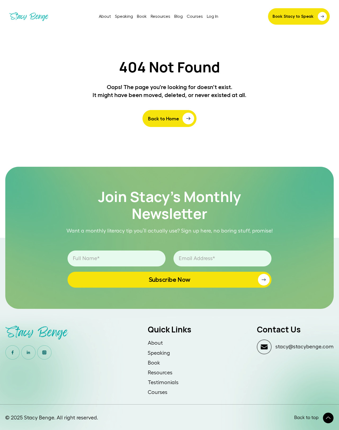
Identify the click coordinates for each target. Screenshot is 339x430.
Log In (212, 16)
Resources (160, 16)
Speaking (124, 16)
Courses (195, 16)
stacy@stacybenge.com (304, 346)
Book (142, 16)
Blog (178, 16)
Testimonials (163, 382)
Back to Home (163, 118)
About (105, 16)
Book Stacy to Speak (293, 16)
